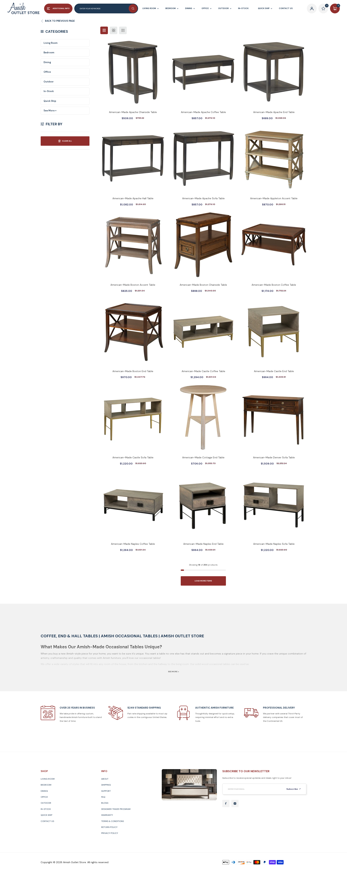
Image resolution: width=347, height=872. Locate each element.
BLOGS (104, 802)
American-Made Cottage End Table (203, 457)
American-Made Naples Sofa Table (274, 543)
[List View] (123, 30)
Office (47, 71)
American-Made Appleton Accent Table (273, 198)
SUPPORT (106, 791)
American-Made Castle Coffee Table (203, 371)
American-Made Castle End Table (274, 371)
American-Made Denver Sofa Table (274, 457)
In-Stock (49, 91)
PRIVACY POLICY (109, 833)
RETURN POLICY (109, 827)
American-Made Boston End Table (132, 371)
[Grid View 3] (104, 30)
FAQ (103, 797)
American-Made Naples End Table (203, 543)
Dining (47, 62)
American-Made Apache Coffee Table (203, 112)
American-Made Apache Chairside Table (133, 112)
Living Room (50, 42)
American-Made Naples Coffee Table (133, 543)
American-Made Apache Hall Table (132, 198)
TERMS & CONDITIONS (112, 821)
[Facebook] (226, 803)
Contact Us (47, 821)
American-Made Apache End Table (274, 112)
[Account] (312, 8)
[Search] (133, 8)
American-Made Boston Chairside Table (203, 284)
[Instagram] (235, 803)
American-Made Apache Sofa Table (203, 198)
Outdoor (49, 81)
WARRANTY (107, 815)
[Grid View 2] (113, 30)
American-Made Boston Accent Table (132, 284)
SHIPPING (106, 784)
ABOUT (104, 778)
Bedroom (49, 52)
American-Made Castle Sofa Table (132, 457)
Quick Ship (50, 101)
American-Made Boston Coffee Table (274, 284)
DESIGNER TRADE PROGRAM (115, 809)
